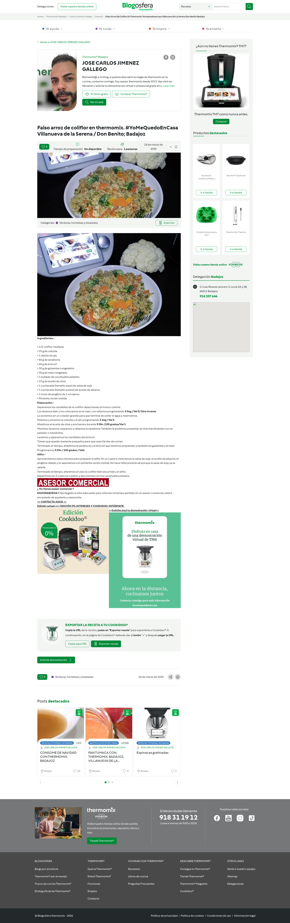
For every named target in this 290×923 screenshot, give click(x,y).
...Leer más (168, 85)
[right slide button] (177, 782)
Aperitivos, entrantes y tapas (103, 743)
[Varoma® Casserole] (236, 158)
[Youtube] (228, 818)
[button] (195, 6)
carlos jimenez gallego (80, 16)
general (99, 16)
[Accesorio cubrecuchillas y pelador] (206, 158)
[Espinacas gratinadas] (157, 727)
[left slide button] (40, 782)
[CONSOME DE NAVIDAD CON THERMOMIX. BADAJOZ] (60, 727)
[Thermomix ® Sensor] (236, 215)
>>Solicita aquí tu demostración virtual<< (134, 510)
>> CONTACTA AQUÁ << (51, 501)
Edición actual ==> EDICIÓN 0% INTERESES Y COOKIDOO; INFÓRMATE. (80, 506)
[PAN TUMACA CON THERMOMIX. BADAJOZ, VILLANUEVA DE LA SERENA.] (109, 727)
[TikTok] (251, 818)
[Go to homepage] (138, 6)
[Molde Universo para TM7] (206, 215)
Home (40, 16)
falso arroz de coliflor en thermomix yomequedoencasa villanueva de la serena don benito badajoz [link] (155, 16)
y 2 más (80, 743)
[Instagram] (240, 818)
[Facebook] (217, 818)
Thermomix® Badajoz (56, 16)
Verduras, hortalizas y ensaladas (56, 743)
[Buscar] (249, 6)
